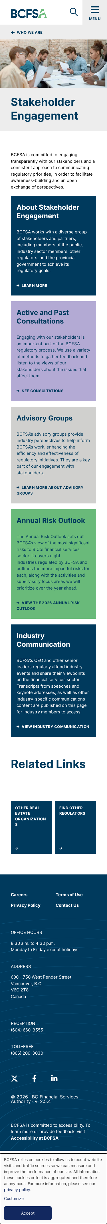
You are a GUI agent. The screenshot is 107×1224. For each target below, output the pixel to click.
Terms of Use (69, 894)
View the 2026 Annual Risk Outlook (52, 606)
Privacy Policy (26, 905)
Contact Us (67, 905)
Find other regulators (72, 811)
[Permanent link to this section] (12, 207)
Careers (19, 894)
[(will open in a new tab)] (14, 1078)
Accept (28, 1213)
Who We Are (29, 32)
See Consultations (43, 390)
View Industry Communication (56, 722)
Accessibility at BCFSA (34, 1138)
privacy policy (17, 1189)
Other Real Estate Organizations (30, 816)
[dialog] (53, 1189)
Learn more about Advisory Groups (50, 490)
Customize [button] (14, 1198)
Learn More (56, 281)
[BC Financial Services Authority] (29, 14)
